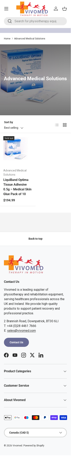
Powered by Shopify (33, 445)
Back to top (35, 238)
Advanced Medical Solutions (29, 38)
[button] (64, 8)
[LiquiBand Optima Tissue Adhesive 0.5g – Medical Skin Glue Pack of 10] (17, 150)
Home (7, 38)
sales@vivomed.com (21, 330)
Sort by (8, 122)
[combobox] (35, 21)
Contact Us (16, 342)
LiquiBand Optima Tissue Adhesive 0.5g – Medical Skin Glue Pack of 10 (17, 187)
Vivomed (17, 445)
